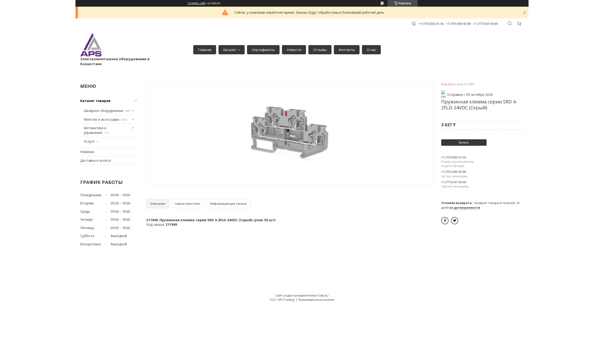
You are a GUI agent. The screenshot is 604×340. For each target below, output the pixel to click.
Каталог (229, 49)
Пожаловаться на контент (316, 300)
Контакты (347, 49)
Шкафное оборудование (103, 110)
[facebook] (445, 220)
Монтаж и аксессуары (101, 119)
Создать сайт (197, 3)
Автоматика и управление (95, 130)
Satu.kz (323, 295)
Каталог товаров (95, 100)
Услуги (89, 141)
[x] (454, 220)
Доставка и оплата (95, 160)
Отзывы (320, 49)
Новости (294, 49)
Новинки (87, 151)
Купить (464, 142)
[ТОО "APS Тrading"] (90, 44)
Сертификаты (263, 49)
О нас (371, 49)
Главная (204, 49)
